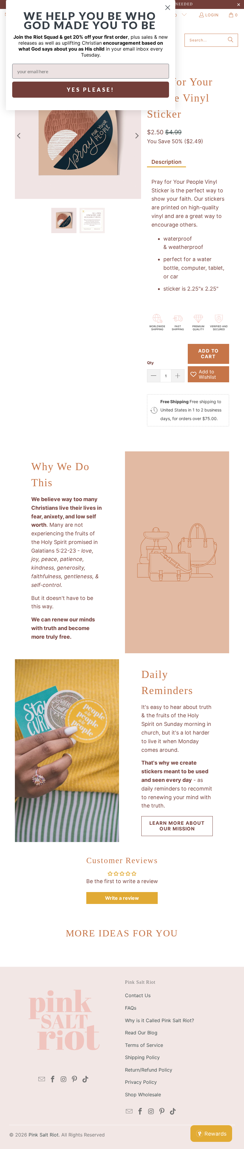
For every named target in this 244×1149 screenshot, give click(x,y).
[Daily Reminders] (67, 750)
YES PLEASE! (91, 89)
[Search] (230, 40)
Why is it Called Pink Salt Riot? (159, 1020)
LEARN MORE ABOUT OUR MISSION (177, 826)
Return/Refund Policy (148, 1070)
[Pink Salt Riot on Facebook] (53, 1079)
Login (212, 15)
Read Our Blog (141, 1033)
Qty (150, 362)
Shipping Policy (142, 1057)
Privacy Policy (141, 1082)
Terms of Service (144, 1045)
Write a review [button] (122, 898)
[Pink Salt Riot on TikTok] (85, 1079)
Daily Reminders (167, 682)
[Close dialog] (167, 7)
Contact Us (138, 995)
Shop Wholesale (143, 1094)
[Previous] (19, 136)
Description (166, 162)
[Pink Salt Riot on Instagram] (63, 1079)
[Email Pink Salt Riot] (41, 1079)
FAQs (130, 1008)
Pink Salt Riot (44, 1135)
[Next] (136, 136)
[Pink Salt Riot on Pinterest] (74, 1079)
